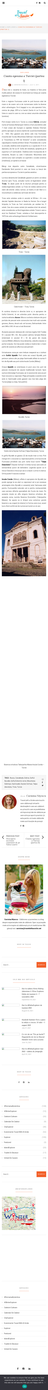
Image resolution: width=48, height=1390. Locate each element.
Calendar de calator (12, 1122)
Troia (14, 787)
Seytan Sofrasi (26, 784)
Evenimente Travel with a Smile (16, 1132)
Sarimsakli (16, 784)
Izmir (24, 781)
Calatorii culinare (10, 1116)
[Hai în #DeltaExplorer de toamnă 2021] (11, 1010)
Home (2, 27)
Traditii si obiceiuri (11, 1153)
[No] (45, 1382)
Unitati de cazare (11, 1158)
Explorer (11, 27)
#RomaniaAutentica (12, 1106)
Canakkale (19, 778)
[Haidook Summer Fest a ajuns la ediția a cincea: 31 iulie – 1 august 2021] (11, 1024)
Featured (7, 1142)
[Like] (43, 779)
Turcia (19, 787)
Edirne (26, 778)
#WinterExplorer (10, 1111)
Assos (12, 778)
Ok (25, 1386)
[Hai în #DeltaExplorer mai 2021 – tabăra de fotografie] (11, 1053)
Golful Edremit (16, 781)
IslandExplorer (9, 1148)
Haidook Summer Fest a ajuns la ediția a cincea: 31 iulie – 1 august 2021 (33, 1022)
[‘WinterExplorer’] (18, 1213)
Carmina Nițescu (21, 85)
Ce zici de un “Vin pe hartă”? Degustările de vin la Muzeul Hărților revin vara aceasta (33, 1037)
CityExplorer (8, 1127)
